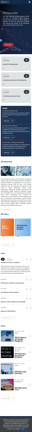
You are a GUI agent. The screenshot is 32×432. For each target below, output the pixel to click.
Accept (23, 429)
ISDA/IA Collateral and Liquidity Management (20, 339)
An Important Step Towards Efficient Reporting (14, 80)
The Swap (5, 58)
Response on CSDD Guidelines (8, 311)
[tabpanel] (16, 29)
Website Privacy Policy (18, 423)
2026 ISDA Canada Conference (20, 373)
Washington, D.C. (18, 381)
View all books (6, 245)
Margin (8, 258)
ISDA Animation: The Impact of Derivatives (13, 142)
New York (17, 351)
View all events (6, 398)
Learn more (8, 45)
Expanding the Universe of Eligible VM (10, 262)
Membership (5, 209)
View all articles (6, 317)
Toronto (16, 365)
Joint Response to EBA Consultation (10, 292)
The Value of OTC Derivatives (9, 126)
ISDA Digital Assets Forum (21, 389)
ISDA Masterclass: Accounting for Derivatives (20, 355)
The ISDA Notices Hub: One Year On (11, 96)
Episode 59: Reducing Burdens (10, 64)
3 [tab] (17, 49)
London (16, 333)
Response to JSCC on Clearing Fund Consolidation (13, 302)
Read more (7, 121)
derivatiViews (6, 74)
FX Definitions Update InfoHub (10, 111)
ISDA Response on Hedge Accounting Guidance (12, 283)
